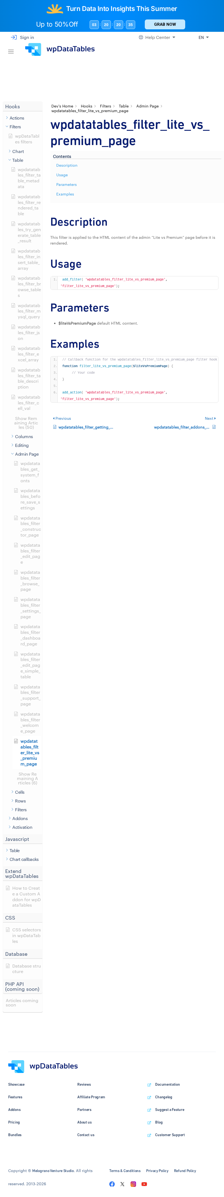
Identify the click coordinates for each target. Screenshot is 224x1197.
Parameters (66, 184)
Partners (84, 1109)
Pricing (14, 1122)
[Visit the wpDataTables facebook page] (112, 1183)
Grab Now (165, 24)
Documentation (167, 1084)
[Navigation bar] (11, 49)
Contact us (85, 1135)
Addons (14, 1109)
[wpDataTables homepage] (43, 1066)
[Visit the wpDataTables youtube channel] (144, 1183)
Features (15, 1097)
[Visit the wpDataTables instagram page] (133, 1183)
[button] (22, 106)
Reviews (84, 1084)
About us (84, 1122)
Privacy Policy (157, 1170)
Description (67, 165)
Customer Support (170, 1135)
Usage (62, 174)
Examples (65, 194)
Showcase (16, 1084)
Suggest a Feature (169, 1109)
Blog (159, 1122)
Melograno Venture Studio (53, 1170)
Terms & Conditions (125, 1170)
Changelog (163, 1097)
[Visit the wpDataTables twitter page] (122, 1183)
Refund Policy (185, 1170)
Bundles (15, 1135)
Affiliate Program (91, 1097)
